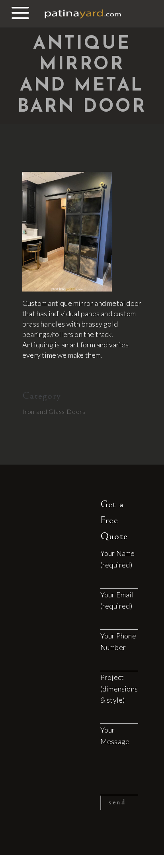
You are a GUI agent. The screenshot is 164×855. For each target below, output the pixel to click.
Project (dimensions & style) (119, 689)
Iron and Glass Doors (54, 411)
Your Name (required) (117, 559)
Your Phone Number (118, 641)
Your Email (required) (117, 600)
